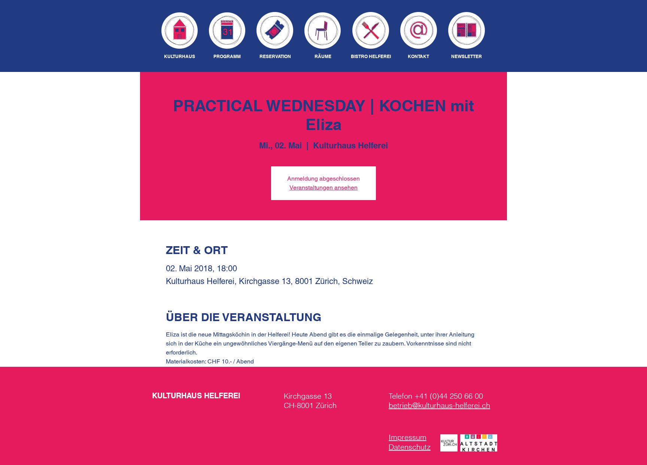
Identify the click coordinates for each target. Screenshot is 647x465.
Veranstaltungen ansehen (323, 187)
